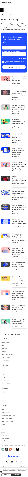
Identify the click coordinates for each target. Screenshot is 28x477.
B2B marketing (5, 380)
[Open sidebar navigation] (2, 10)
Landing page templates (7, 354)
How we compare (5, 357)
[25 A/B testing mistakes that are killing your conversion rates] (5, 321)
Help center (4, 435)
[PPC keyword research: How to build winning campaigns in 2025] (5, 107)
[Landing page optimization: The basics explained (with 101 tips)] (5, 221)
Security (5, 466)
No (25, 58)
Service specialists (5, 383)
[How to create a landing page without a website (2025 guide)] (5, 78)
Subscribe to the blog (14, 67)
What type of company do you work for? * (11, 51)
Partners (3, 401)
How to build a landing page (8, 415)
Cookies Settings (6, 474)
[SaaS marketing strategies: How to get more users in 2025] (5, 164)
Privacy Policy (12, 466)
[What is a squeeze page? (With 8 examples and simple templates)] (5, 235)
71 (17, 334)
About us (3, 395)
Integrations (4, 348)
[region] (14, 472)
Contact (3, 432)
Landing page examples (7, 421)
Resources (5, 405)
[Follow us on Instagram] (7, 462)
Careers (3, 398)
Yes (21, 58)
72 (19, 334)
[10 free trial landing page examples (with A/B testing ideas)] (5, 292)
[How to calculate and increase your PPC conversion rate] (5, 307)
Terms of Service (21, 466)
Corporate (4, 392)
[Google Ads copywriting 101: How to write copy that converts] (5, 121)
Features (3, 351)
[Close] (26, 469)
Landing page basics (6, 418)
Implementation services (5, 439)
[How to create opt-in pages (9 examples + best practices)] (5, 150)
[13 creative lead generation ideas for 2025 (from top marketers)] (5, 135)
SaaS (2, 374)
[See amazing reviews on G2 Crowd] (21, 462)
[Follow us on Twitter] (16, 462)
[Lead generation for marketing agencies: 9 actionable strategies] (5, 207)
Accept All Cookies (16, 474)
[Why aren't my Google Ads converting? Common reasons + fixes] (5, 92)
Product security (5, 360)
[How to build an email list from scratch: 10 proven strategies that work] (5, 264)
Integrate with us (5, 412)
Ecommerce (4, 371)
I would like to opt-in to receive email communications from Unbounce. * (10, 58)
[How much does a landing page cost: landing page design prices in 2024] (5, 250)
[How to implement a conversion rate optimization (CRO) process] (5, 278)
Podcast (3, 424)
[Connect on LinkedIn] (12, 462)
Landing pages (5, 342)
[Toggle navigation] (25, 2)
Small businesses (5, 377)
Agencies (3, 368)
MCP (2, 345)
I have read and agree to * (14, 62)
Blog (2, 409)
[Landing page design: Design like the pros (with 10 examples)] (5, 192)
